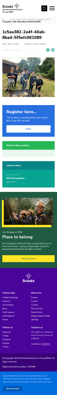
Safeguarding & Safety (40, 316)
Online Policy (36, 312)
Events (5, 319)
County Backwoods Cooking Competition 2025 (30, 19)
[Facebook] (48, 50)
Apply (28, 129)
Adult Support (8, 316)
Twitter (5, 336)
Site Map (35, 319)
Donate (34, 297)
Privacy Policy (37, 308)
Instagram (6, 339)
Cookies (34, 305)
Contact (34, 301)
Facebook (6, 332)
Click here (46, 344)
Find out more (28, 258)
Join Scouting (7, 305)
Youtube (5, 343)
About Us (6, 301)
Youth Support (8, 312)
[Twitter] (53, 50)
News (4, 308)
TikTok (5, 347)
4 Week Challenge (10, 297)
